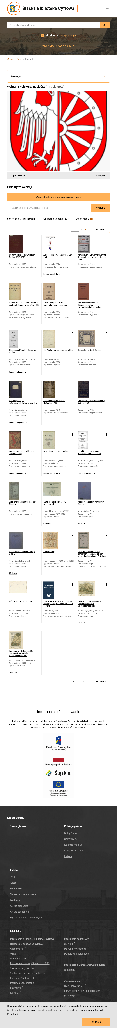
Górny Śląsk (70, 839)
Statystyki (15, 987)
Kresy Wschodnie (73, 850)
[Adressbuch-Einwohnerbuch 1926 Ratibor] (52, 244)
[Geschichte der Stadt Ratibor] (52, 440)
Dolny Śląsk (70, 833)
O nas (13, 953)
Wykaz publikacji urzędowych (26, 917)
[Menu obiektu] (38, 238)
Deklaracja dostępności (76, 953)
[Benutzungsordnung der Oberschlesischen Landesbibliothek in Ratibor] (86, 291)
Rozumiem (96, 1022)
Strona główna (14, 59)
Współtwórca (17, 888)
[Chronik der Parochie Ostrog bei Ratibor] (18, 339)
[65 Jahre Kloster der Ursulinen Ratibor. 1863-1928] (18, 244)
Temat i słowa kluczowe (23, 894)
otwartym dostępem (68, 35)
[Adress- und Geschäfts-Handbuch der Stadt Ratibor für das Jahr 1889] (18, 291)
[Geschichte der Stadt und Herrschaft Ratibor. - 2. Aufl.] (86, 440)
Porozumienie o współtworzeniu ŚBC (30, 963)
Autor (13, 882)
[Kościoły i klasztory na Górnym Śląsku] (86, 491)
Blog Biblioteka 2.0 (74, 986)
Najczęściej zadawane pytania (26, 943)
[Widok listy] (91, 219)
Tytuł (12, 877)
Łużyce (68, 856)
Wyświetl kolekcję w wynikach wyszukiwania (58, 197)
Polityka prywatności (75, 948)
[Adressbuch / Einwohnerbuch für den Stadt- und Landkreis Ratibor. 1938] (86, 244)
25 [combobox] (66, 219)
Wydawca (15, 900)
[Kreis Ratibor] (52, 540)
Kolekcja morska (73, 844)
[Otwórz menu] (107, 8)
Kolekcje (16, 76)
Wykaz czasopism (20, 911)
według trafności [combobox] (27, 219)
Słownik (68, 943)
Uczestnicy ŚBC (18, 958)
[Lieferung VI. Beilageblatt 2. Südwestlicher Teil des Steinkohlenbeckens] (18, 640)
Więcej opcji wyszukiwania (56, 45)
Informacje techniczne (22, 982)
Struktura (47, 523)
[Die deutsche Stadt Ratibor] (86, 339)
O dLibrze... (70, 969)
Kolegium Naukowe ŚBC (23, 978)
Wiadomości (16, 948)
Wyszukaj (100, 207)
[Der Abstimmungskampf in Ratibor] (52, 339)
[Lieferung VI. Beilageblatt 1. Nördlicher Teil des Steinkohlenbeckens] (86, 590)
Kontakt (14, 992)
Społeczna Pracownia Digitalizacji (28, 973)
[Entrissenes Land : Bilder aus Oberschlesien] (18, 440)
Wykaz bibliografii (19, 905)
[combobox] (53, 25)
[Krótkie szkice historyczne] (18, 590)
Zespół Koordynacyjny (22, 968)
